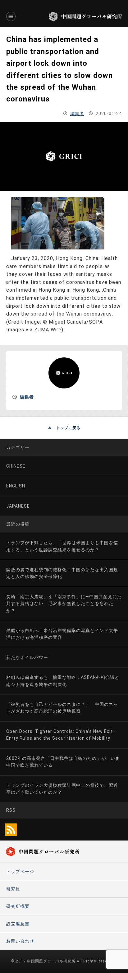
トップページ (20, 871)
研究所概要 (18, 906)
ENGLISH (15, 485)
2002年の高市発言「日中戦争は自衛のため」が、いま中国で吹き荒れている (63, 762)
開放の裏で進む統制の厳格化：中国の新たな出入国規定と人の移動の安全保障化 (62, 573)
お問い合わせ (20, 941)
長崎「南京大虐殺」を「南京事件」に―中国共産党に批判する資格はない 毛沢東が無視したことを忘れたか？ (64, 603)
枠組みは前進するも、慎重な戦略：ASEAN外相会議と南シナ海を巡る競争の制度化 (62, 681)
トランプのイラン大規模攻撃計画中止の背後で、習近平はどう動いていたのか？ (62, 789)
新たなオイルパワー (27, 657)
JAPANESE (18, 506)
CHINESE (15, 466)
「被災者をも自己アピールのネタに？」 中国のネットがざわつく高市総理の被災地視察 (62, 708)
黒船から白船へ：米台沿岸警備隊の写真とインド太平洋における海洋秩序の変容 (62, 634)
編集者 (77, 113)
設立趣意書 (18, 923)
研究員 (13, 888)
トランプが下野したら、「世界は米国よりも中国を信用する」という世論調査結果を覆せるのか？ (62, 546)
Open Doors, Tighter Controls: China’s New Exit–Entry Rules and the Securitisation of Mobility (61, 735)
